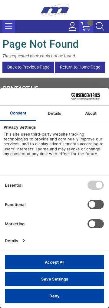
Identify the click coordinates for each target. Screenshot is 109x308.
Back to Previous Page (28, 67)
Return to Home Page (80, 67)
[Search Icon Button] (100, 26)
